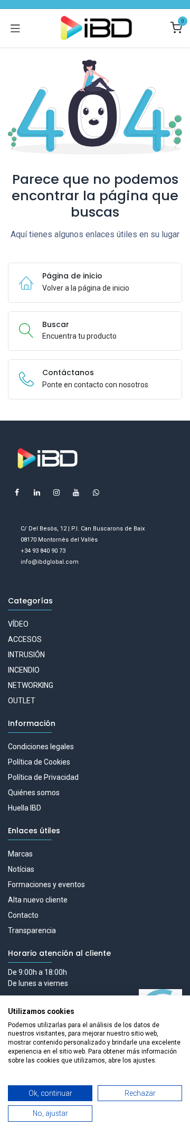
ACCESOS (25, 639)
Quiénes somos (34, 792)
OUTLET (21, 700)
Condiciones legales (41, 746)
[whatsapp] (96, 492)
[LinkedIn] (37, 492)
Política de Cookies (39, 762)
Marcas (20, 854)
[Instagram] (56, 492)
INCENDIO (24, 670)
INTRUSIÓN (26, 654)
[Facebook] (17, 492)
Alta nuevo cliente (38, 900)
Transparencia (32, 930)
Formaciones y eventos (46, 884)
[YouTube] (76, 492)
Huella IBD (24, 808)
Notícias (21, 869)
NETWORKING (30, 685)
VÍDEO (18, 624)
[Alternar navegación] (15, 28)
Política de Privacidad (43, 777)
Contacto (23, 915)
